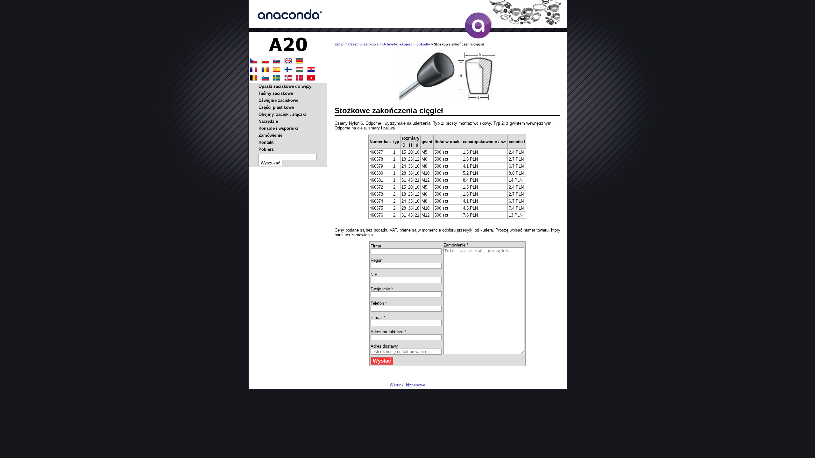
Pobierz (266, 149)
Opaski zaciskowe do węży (285, 86)
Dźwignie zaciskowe (278, 100)
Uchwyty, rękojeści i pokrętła (406, 44)
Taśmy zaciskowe (276, 93)
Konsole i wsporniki (278, 128)
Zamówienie (270, 135)
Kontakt (266, 142)
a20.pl (339, 44)
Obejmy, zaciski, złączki (282, 114)
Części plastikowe (363, 44)
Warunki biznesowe (407, 385)
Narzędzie (268, 121)
